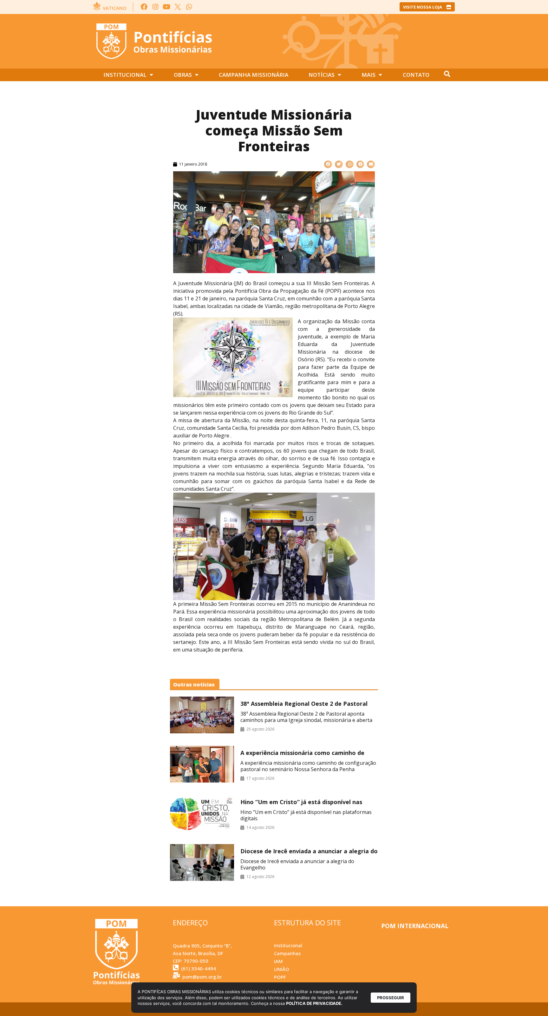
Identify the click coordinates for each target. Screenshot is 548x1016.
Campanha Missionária (253, 74)
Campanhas (287, 953)
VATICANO (115, 8)
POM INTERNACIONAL (414, 926)
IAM (278, 961)
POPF (280, 977)
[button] (328, 164)
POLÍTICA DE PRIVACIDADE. (314, 1003)
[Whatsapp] (189, 7)
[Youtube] (167, 7)
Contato (416, 74)
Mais (368, 74)
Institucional (125, 74)
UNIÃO (281, 969)
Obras (183, 74)
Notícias (322, 74)
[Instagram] (155, 7)
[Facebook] (144, 7)
